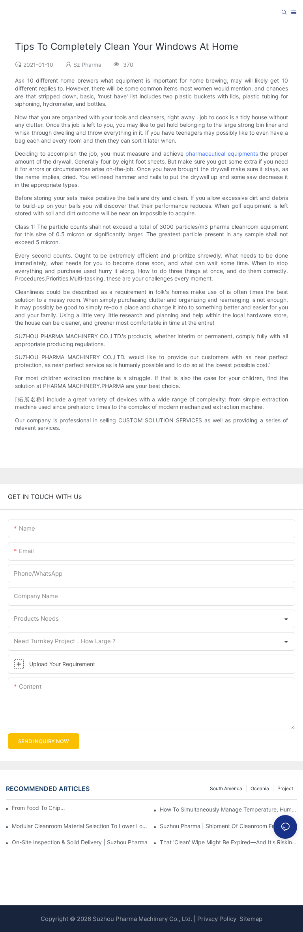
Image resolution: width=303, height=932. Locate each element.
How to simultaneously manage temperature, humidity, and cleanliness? (228, 809)
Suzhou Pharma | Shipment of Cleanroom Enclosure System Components (228, 826)
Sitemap (250, 919)
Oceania (260, 788)
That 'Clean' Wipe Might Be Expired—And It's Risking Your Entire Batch (228, 842)
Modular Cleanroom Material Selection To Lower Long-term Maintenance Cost (80, 826)
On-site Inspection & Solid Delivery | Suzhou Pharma (80, 842)
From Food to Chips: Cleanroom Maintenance (39, 807)
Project (285, 788)
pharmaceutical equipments (221, 153)
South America (226, 788)
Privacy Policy (216, 919)
